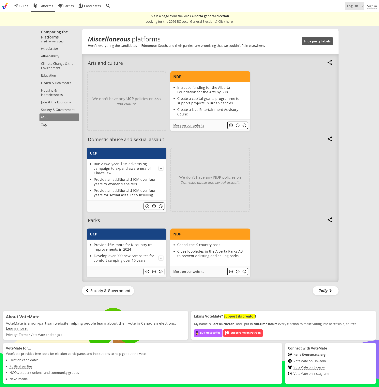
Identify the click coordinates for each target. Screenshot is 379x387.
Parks (94, 220)
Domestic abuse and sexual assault (126, 139)
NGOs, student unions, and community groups (44, 372)
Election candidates (23, 360)
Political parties (20, 366)
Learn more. (17, 328)
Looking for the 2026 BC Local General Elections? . (190, 21)
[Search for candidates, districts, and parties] (108, 6)
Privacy (11, 335)
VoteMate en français (46, 335)
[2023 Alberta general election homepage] (5, 6)
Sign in (372, 6)
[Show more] (161, 168)
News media (18, 379)
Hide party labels (317, 41)
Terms (23, 335)
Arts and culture (105, 63)
